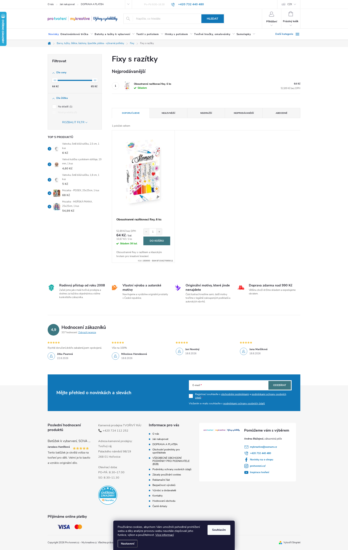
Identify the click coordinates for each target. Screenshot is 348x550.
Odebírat (279, 385)
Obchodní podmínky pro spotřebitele (166, 451)
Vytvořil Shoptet (291, 542)
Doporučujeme (131, 113)
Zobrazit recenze (87, 332)
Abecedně (281, 113)
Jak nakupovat (67, 4)
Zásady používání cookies (166, 474)
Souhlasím (219, 530)
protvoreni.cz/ (258, 466)
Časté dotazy (159, 506)
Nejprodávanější (244, 113)
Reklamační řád (161, 480)
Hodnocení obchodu (163, 501)
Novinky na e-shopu (261, 459)
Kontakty (157, 495)
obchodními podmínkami (235, 394)
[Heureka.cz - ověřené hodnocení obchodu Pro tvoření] (107, 495)
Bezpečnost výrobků (163, 485)
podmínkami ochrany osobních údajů (244, 403)
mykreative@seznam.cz (263, 447)
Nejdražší (206, 113)
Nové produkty (67, 112)
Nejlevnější (168, 113)
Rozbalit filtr (73, 122)
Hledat (212, 19)
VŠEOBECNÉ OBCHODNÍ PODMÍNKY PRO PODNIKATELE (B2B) (171, 461)
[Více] (287, 34)
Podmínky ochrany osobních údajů (171, 469)
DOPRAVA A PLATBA (92, 4)
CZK (289, 4)
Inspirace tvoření (259, 472)
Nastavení (127, 544)
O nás (51, 4)
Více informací (164, 535)
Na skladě (65, 106)
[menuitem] (54, 34)
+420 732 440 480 (260, 453)
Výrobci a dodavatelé (164, 490)
